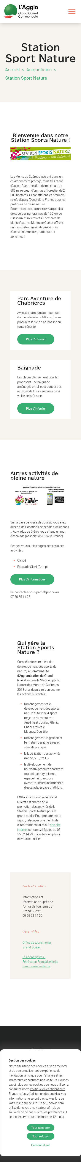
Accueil (12, 70)
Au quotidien (39, 70)
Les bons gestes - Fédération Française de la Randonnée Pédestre (40, 961)
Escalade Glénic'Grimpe (32, 567)
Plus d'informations (32, 579)
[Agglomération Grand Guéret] (20, 11)
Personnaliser (40, 1145)
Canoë (21, 560)
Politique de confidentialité (47, 1089)
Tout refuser (40, 1136)
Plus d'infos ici (36, 339)
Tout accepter (40, 1127)
